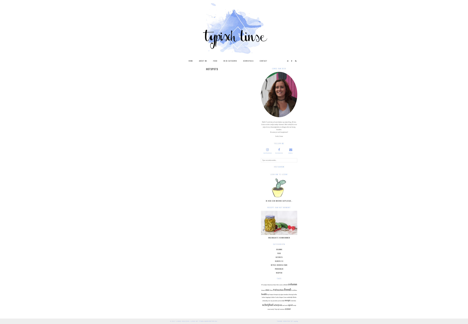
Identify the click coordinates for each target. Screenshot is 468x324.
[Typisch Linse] (234, 29)
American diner (271, 284)
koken (263, 297)
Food (215, 61)
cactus (281, 284)
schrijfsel (267, 304)
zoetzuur (282, 309)
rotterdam (293, 300)
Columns (279, 249)
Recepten (279, 273)
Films (271, 290)
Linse (285, 297)
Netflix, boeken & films (279, 265)
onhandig (265, 300)
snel (284, 305)
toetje (294, 305)
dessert (263, 290)
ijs (279, 294)
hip (268, 294)
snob (286, 305)
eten (267, 290)
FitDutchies (278, 290)
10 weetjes (264, 284)
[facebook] (292, 60)
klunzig (291, 294)
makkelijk (289, 297)
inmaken (286, 294)
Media (294, 297)
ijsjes (282, 294)
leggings (268, 297)
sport (290, 305)
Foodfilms (294, 290)
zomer (288, 309)
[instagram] (288, 60)
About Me (203, 61)
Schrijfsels (248, 61)
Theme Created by (287, 321)
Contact (263, 61)
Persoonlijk (279, 269)
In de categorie (230, 61)
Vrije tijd (276, 309)
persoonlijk (281, 300)
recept (287, 300)
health (264, 294)
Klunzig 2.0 (279, 261)
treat (269, 309)
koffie (295, 294)
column (292, 284)
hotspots (276, 294)
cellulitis (285, 284)
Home (191, 61)
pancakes (275, 300)
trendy (272, 309)
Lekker (273, 297)
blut (278, 284)
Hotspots (279, 257)
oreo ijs (270, 300)
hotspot (271, 294)
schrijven (278, 305)
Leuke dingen (279, 297)
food (287, 289)
